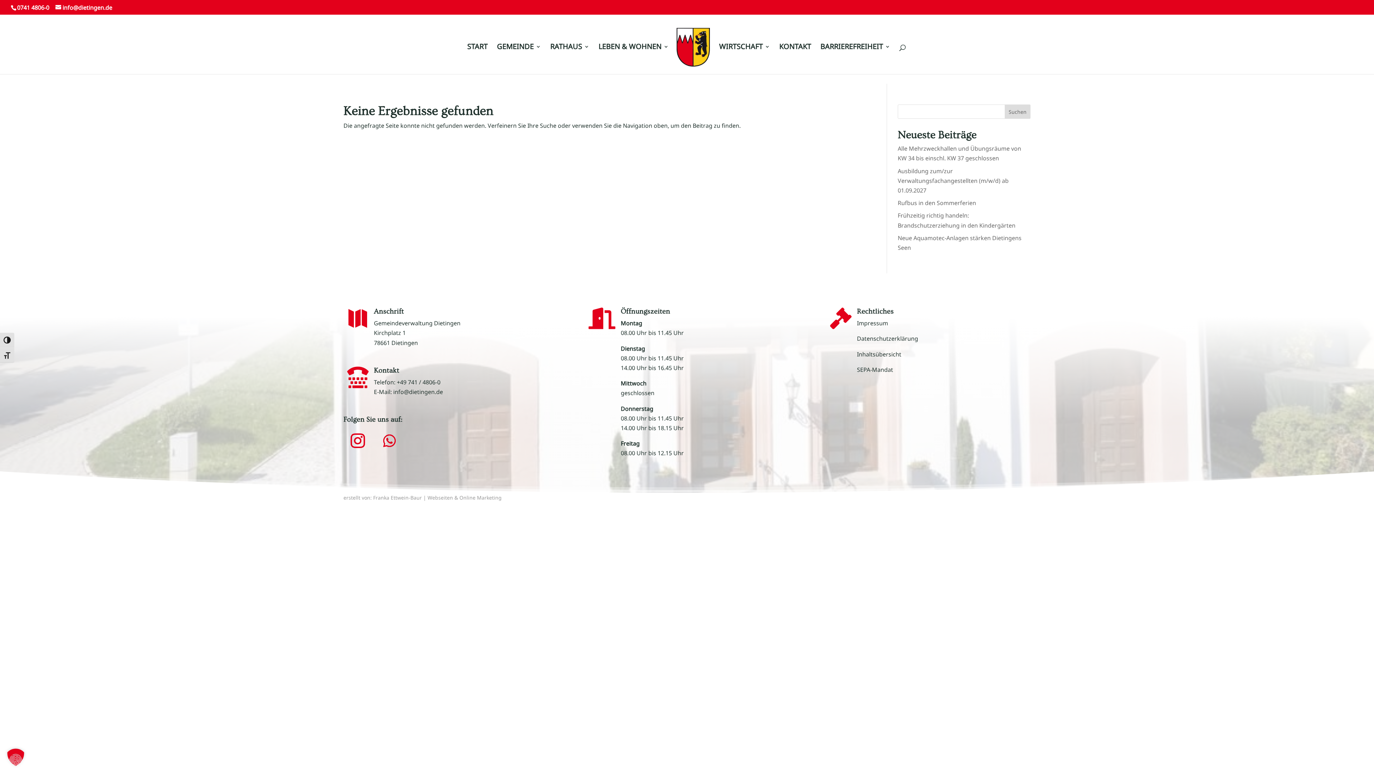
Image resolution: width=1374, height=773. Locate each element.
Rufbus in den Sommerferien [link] (937, 203)
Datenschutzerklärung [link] (887, 338)
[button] (1358, 15)
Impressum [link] (872, 323)
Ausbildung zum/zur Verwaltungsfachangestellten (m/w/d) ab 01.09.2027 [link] (953, 180)
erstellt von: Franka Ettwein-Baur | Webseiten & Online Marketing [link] (423, 497)
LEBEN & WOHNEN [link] (630, 47)
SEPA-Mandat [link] (875, 370)
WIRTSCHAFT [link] (741, 47)
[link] (693, 50)
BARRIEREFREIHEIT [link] (851, 47)
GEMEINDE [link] (515, 47)
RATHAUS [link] (566, 47)
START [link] (477, 47)
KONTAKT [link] (795, 47)
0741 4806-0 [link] (33, 7)
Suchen (1018, 111)
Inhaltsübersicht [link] (879, 354)
